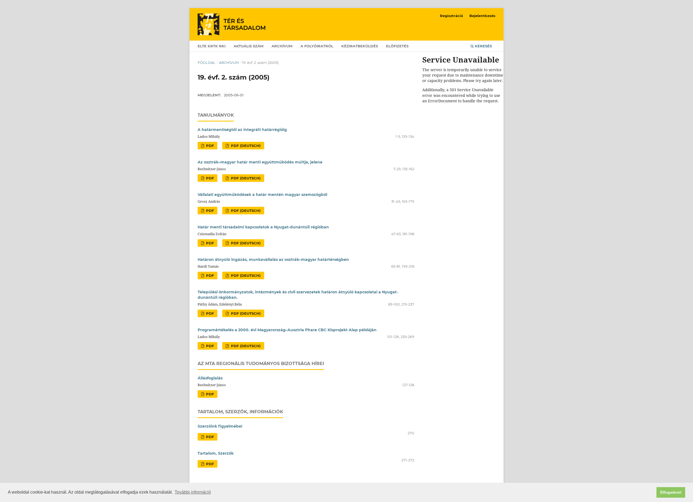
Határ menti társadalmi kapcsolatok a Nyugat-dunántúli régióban (263, 227)
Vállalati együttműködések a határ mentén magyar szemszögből (262, 194)
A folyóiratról (316, 46)
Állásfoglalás (210, 378)
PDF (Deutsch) (245, 145)
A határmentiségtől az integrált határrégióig (242, 129)
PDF (209, 145)
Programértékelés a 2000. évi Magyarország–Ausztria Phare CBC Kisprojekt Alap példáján (287, 329)
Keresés (483, 46)
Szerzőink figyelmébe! (220, 426)
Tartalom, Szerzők (216, 453)
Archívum (282, 46)
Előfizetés (397, 46)
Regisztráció (451, 16)
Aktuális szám (248, 46)
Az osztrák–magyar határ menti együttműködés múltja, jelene (260, 162)
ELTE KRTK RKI (211, 46)
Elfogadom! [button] (671, 492)
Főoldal (206, 62)
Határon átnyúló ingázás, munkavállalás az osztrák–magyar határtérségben (273, 259)
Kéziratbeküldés (359, 46)
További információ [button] (193, 492)
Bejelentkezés (482, 16)
